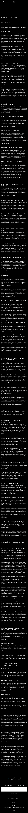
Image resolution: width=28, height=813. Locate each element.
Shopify (22, 807)
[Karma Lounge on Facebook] (13, 805)
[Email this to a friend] (19, 778)
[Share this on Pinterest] (15, 778)
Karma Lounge (11, 807)
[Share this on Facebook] (12, 778)
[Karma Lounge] (14, 1)
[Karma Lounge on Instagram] (15, 805)
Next (25, 13)
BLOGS (14, 810)
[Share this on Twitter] (8, 778)
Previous (21, 13)
